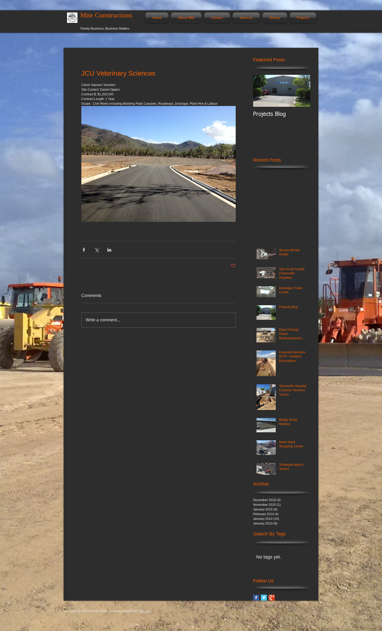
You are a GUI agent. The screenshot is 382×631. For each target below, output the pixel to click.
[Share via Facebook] (83, 249)
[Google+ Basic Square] (272, 598)
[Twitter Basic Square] (264, 598)
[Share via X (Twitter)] (96, 249)
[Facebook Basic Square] (256, 598)
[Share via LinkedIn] (109, 249)
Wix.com (145, 611)
